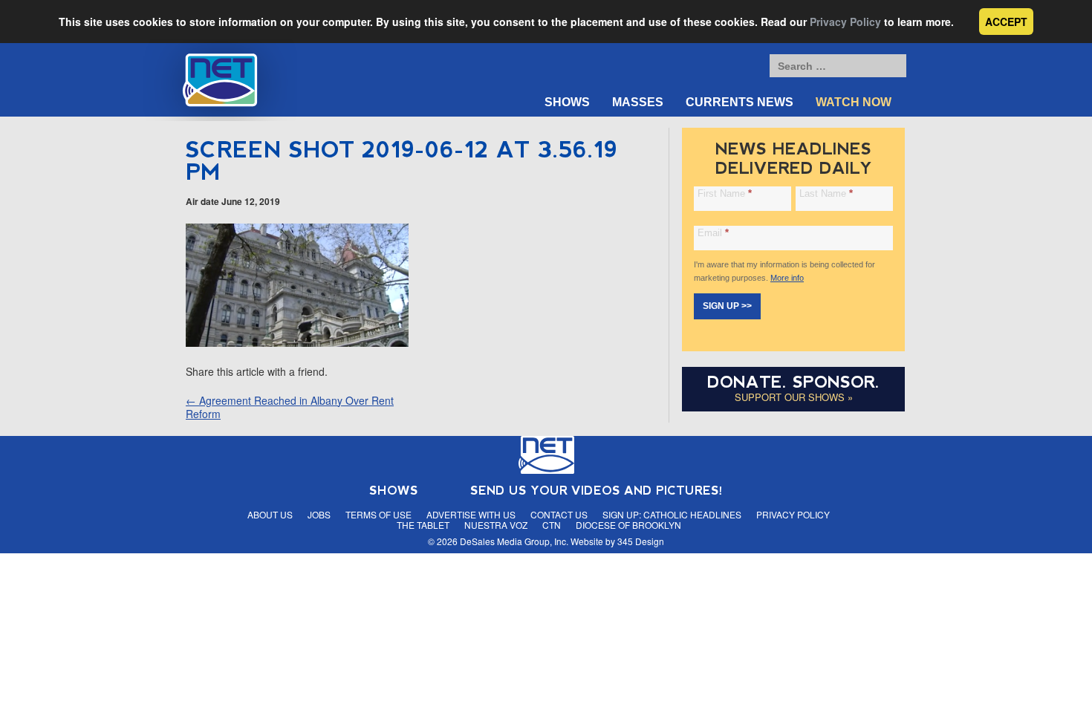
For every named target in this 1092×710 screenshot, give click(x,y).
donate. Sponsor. (793, 382)
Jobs (319, 514)
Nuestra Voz (495, 524)
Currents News (739, 102)
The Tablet (423, 524)
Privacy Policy (845, 21)
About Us (270, 514)
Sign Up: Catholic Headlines (671, 514)
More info (787, 277)
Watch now (853, 102)
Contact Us (559, 514)
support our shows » (794, 397)
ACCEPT (1006, 21)
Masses (637, 102)
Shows (567, 102)
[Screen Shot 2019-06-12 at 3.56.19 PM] (297, 342)
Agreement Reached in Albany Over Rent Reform (290, 407)
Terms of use (378, 514)
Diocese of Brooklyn (628, 524)
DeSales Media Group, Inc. (514, 541)
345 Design (640, 541)
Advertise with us (471, 514)
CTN (551, 524)
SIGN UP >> (727, 306)
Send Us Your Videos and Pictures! (596, 490)
